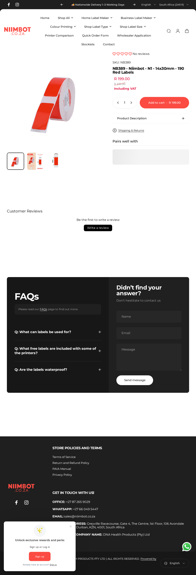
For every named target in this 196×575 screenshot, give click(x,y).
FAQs (43, 309)
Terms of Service (64, 457)
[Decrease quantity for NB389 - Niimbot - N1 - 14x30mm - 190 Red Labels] (117, 102)
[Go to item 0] (15, 161)
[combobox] (148, 4)
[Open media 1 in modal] (56, 101)
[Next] (134, 4)
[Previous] (62, 4)
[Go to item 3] (56, 161)
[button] (123, 54)
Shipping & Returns (131, 130)
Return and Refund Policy (70, 463)
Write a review (98, 228)
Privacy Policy (62, 475)
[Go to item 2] (35, 161)
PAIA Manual (61, 469)
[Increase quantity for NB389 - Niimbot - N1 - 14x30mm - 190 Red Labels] (132, 102)
